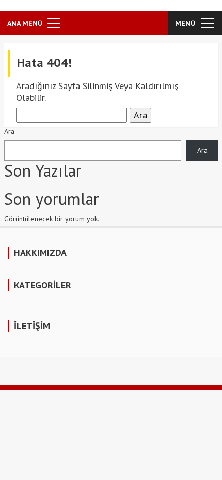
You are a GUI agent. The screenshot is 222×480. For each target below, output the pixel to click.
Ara (9, 131)
